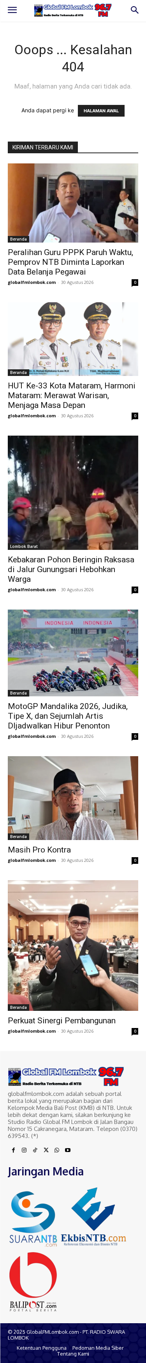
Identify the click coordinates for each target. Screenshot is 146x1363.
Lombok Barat (24, 546)
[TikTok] (35, 1150)
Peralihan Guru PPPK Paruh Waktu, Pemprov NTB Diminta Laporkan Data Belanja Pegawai (70, 262)
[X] (45, 1150)
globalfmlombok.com (32, 282)
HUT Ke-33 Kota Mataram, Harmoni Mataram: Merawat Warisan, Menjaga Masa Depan (71, 395)
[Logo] (73, 10)
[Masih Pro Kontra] (73, 798)
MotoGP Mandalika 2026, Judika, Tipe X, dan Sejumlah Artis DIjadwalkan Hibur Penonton (68, 716)
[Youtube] (67, 1150)
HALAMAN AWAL (101, 110)
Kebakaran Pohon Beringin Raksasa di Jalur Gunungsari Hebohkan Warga (71, 569)
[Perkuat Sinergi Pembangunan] (73, 945)
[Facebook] (13, 1150)
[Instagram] (24, 1150)
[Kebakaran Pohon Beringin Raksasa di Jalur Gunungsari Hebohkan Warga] (73, 493)
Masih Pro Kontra (39, 849)
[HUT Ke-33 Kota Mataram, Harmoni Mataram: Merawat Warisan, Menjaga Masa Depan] (73, 339)
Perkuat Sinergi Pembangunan (62, 1020)
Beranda (18, 239)
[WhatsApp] (56, 1150)
